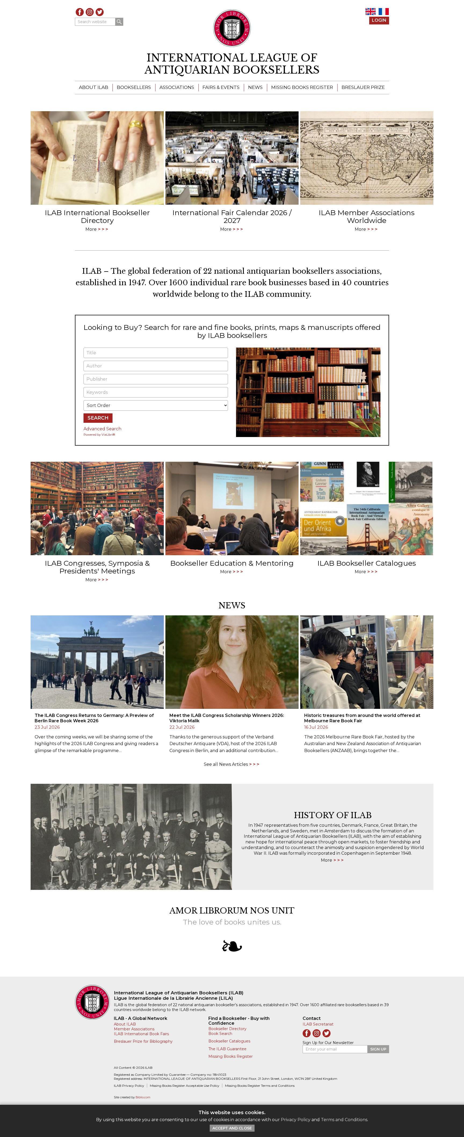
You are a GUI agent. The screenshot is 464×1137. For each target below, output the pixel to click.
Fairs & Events (221, 87)
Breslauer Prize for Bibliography (143, 1041)
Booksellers (134, 87)
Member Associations (134, 1029)
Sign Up (378, 1049)
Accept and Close (232, 1128)
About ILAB (93, 87)
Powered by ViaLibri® (99, 434)
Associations (177, 87)
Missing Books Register (302, 87)
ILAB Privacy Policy (129, 1086)
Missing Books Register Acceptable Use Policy (184, 1086)
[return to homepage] (94, 1002)
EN (370, 11)
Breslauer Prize (363, 87)
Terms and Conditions (344, 1119)
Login (379, 20)
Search (119, 22)
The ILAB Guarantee (227, 1048)
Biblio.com (143, 1097)
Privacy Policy (295, 1119)
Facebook (80, 12)
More (326, 860)
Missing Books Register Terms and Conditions (260, 1086)
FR (384, 11)
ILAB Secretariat (318, 1024)
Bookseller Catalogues (229, 1041)
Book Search (220, 1033)
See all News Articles (226, 764)
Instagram (90, 12)
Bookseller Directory (227, 1028)
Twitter (100, 12)
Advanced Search (102, 428)
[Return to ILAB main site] (232, 28)
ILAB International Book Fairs (141, 1033)
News (255, 87)
